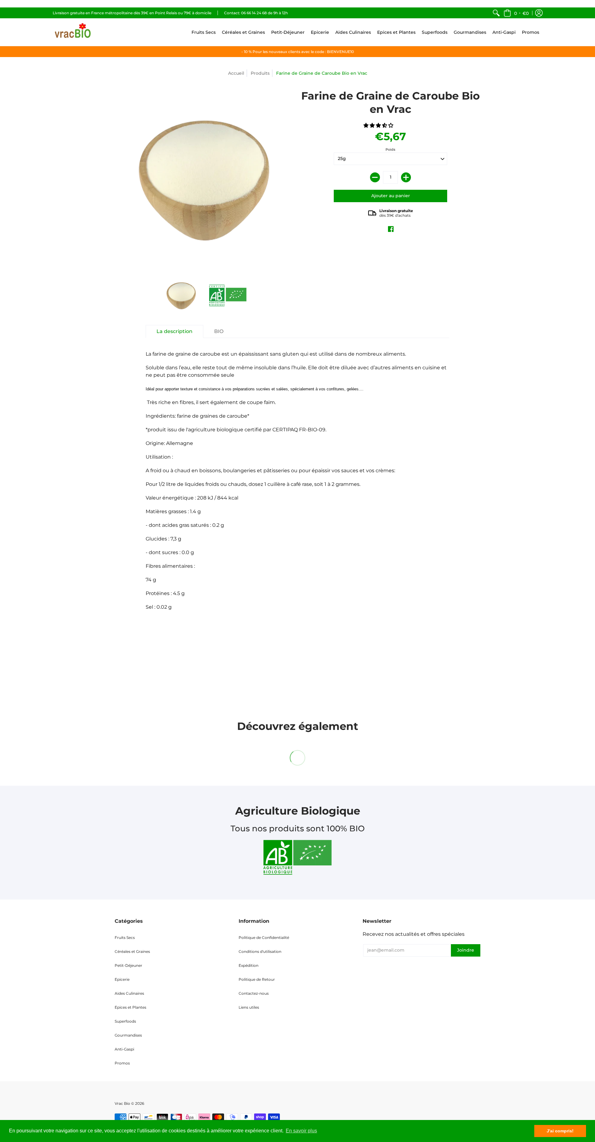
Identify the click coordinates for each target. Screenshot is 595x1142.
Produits (260, 73)
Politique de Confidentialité (264, 937)
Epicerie (122, 979)
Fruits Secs (125, 937)
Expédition (248, 965)
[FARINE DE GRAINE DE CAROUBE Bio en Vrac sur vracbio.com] (181, 295)
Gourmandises (128, 1035)
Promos (122, 1063)
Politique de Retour (257, 979)
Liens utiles (249, 1007)
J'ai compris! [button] (560, 1130)
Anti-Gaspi (124, 1049)
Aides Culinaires (129, 993)
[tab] (174, 331)
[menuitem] (496, 12)
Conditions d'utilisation (260, 951)
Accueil (236, 73)
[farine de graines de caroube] (228, 295)
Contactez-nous (254, 993)
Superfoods (125, 1021)
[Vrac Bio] (73, 32)
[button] (516, 12)
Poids (390, 149)
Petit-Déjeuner (128, 965)
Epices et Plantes (130, 1007)
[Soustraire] (375, 177)
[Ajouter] (406, 177)
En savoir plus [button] (301, 1130)
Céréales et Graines (132, 951)
